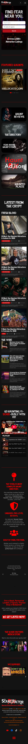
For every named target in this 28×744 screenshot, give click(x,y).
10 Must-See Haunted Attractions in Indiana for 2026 (13, 237)
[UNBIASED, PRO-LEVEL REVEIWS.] (14, 506)
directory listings (21, 708)
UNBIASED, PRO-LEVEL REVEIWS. (14, 514)
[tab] (14, 440)
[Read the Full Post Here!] (14, 225)
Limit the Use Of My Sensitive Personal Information (14, 722)
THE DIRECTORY (13, 134)
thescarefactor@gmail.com (14, 724)
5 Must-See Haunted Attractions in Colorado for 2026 (13, 330)
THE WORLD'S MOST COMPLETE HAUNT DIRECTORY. (14, 486)
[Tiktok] (16, 730)
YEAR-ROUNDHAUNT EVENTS (9, 146)
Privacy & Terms (5, 717)
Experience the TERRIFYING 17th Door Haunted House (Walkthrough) (15, 439)
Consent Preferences (13, 717)
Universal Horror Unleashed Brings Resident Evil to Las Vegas (18, 374)
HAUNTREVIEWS (19, 115)
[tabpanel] (14, 427)
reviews (14, 708)
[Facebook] (12, 730)
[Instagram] (21, 730)
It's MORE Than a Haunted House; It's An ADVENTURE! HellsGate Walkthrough (15, 452)
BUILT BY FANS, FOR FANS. (14, 540)
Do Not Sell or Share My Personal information (14, 720)
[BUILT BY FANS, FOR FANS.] (14, 533)
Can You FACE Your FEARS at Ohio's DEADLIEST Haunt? (15, 444)
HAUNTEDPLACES (20, 185)
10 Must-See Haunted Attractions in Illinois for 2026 (13, 268)
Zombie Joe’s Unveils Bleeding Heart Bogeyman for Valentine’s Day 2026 (17, 387)
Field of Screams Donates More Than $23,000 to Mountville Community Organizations (17, 358)
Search (14, 31)
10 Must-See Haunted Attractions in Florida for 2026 (13, 299)
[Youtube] (7, 730)
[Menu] (25, 2)
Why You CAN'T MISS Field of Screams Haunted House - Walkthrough (15, 448)
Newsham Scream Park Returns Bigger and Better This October (17, 343)
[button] (11, 92)
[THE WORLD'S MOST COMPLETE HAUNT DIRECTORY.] (14, 477)
